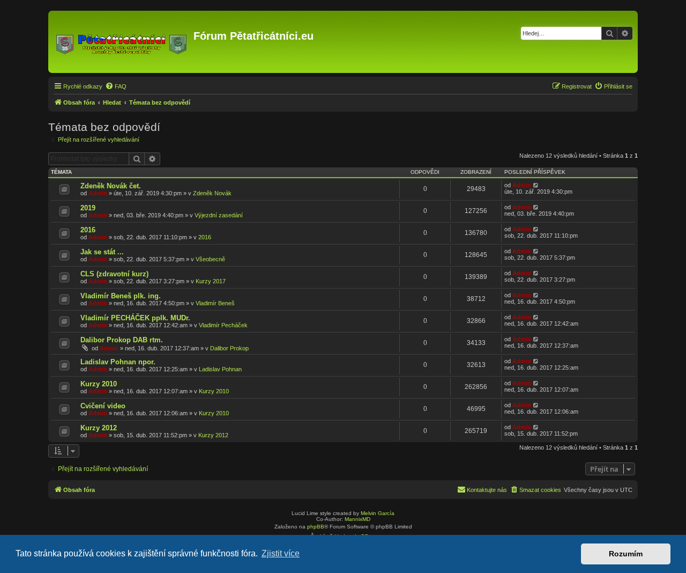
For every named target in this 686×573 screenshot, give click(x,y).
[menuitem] (115, 86)
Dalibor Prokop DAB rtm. (121, 340)
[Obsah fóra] (122, 42)
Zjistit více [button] (281, 553)
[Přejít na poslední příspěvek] (536, 185)
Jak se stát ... (102, 252)
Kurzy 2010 (98, 384)
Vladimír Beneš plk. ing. (120, 296)
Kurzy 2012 (98, 428)
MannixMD (357, 519)
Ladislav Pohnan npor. (117, 362)
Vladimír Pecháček (223, 325)
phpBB (315, 527)
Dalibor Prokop (229, 348)
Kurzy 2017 (211, 281)
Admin (97, 193)
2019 (87, 208)
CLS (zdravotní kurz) (114, 274)
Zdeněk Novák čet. (110, 186)
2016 (87, 230)
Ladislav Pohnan (220, 369)
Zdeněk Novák (212, 193)
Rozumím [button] (626, 553)
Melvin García (377, 513)
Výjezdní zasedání (219, 215)
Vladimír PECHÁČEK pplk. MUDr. (135, 318)
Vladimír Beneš (215, 303)
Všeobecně (210, 259)
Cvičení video (102, 406)
